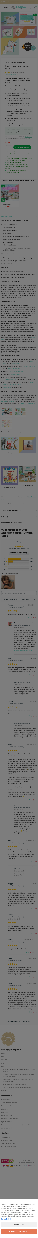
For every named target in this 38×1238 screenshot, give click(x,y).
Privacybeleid (6, 1219)
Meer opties (19, 1224)
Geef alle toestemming (18, 1231)
